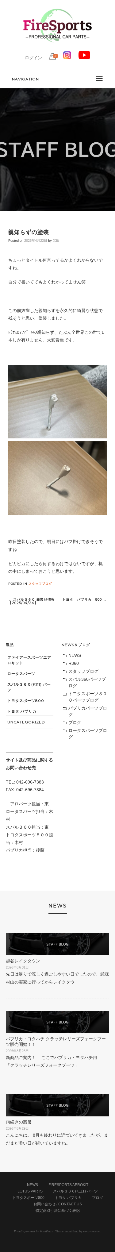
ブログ (74, 722)
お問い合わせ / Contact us (57, 1204)
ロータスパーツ (21, 673)
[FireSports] (57, 47)
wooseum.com (91, 1231)
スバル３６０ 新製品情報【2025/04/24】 (31, 601)
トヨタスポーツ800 (25, 700)
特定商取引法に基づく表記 (58, 1210)
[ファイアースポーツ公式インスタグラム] (67, 57)
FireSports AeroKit (68, 1185)
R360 (73, 663)
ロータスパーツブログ (87, 733)
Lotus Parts (30, 1191)
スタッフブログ (40, 583)
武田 (56, 240)
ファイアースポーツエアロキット (29, 660)
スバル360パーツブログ (87, 682)
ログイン (33, 57)
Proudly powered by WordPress (33, 1231)
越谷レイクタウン (25, 960)
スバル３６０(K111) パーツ (29, 687)
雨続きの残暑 (19, 1121)
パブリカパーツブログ (87, 711)
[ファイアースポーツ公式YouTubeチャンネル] (84, 57)
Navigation (25, 79)
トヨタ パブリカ (21, 711)
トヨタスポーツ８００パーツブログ (87, 697)
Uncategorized (26, 722)
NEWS (74, 655)
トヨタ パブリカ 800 (84, 599)
